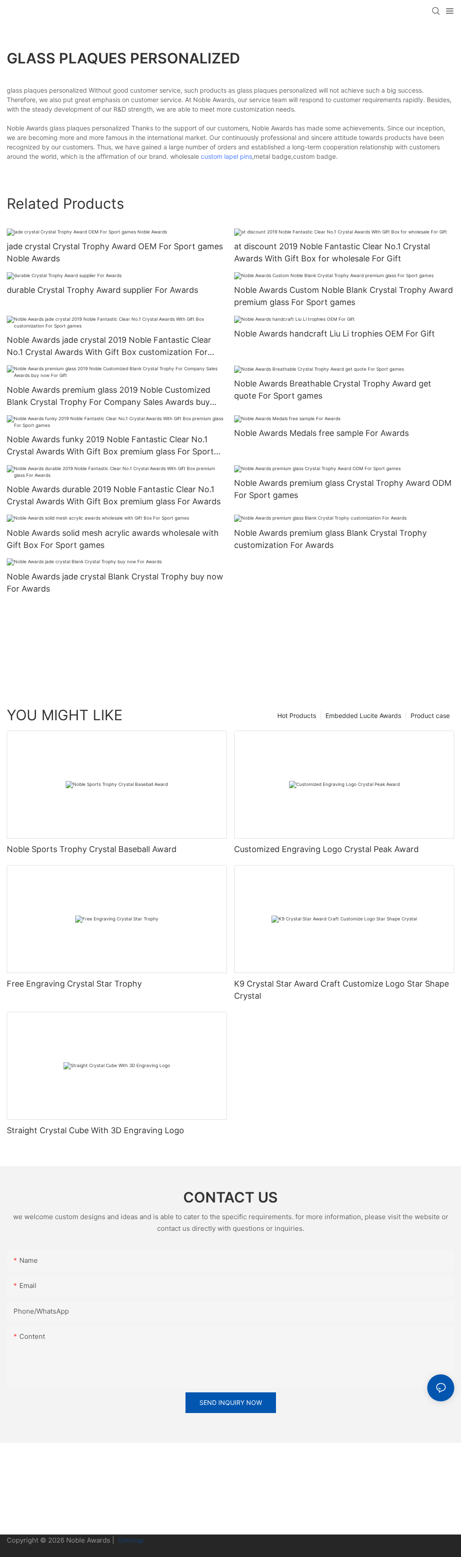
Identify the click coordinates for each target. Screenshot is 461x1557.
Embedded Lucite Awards (363, 715)
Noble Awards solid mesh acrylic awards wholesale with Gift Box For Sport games (113, 539)
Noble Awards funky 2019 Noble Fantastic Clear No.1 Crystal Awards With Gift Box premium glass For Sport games (110, 446)
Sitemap (130, 1540)
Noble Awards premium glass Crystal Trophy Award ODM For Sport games (343, 489)
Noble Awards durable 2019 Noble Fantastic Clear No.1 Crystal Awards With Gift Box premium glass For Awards (114, 495)
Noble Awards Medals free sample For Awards (321, 433)
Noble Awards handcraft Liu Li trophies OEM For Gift (334, 333)
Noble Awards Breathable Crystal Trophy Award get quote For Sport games (332, 389)
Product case (430, 715)
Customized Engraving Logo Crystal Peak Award (326, 849)
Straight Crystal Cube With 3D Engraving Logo (95, 1130)
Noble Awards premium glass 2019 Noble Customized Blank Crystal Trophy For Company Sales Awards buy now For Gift (108, 396)
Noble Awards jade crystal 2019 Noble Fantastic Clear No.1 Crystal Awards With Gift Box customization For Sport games (109, 346)
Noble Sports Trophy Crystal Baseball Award (91, 849)
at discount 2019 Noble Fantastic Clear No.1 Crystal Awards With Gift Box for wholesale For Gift (332, 252)
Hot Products (296, 715)
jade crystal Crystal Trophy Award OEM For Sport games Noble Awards (115, 252)
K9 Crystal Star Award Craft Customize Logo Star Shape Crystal (341, 990)
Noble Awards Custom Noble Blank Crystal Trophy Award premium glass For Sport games (343, 296)
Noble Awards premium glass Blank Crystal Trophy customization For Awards (330, 539)
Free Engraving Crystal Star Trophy (74, 983)
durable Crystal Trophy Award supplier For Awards (102, 290)
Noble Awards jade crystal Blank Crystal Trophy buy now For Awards (115, 582)
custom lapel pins (226, 156)
